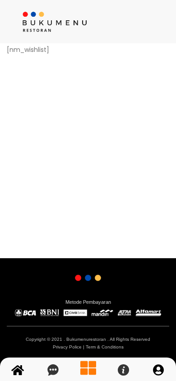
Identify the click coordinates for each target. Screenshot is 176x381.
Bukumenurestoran (86, 339)
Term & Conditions (105, 346)
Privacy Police (67, 346)
